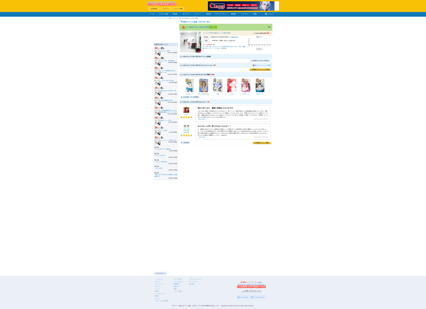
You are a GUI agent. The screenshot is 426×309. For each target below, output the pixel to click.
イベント (198, 14)
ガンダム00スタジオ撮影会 (163, 149)
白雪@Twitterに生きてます (230, 46)
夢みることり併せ (166, 120)
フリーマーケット (221, 14)
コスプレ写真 (163, 14)
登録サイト (177, 286)
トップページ (158, 18)
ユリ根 (217, 48)
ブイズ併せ (164, 130)
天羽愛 (222, 48)
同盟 (254, 14)
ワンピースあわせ (160, 155)
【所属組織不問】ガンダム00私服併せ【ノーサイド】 (169, 111)
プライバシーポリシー (195, 279)
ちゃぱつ (231, 94)
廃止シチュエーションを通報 (263, 65)
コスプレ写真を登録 (210, 33)
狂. (203, 46)
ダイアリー (186, 14)
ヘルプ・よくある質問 (161, 300)
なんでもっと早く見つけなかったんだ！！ (214, 126)
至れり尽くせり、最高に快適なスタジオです (215, 108)
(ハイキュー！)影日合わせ (168, 140)
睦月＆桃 (208, 46)
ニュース (244, 14)
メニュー (271, 14)
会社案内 (191, 284)
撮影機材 (176, 284)
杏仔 (240, 46)
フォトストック (159, 284)
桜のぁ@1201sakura (203, 94)
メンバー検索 (178, 291)
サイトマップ (193, 281)
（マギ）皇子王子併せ (167, 80)
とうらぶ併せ (159, 168)
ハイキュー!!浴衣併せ (161, 162)
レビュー (157, 286)
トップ (152, 14)
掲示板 (208, 14)
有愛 (218, 94)
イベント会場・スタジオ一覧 (172, 18)
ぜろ (186, 114)
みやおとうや (216, 46)
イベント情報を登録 (224, 33)
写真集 (175, 14)
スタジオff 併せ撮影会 (168, 61)
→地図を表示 (234, 37)
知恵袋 (233, 14)
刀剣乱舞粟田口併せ (167, 100)
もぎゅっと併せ (165, 51)
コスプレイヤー (178, 281)
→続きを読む (202, 119)
